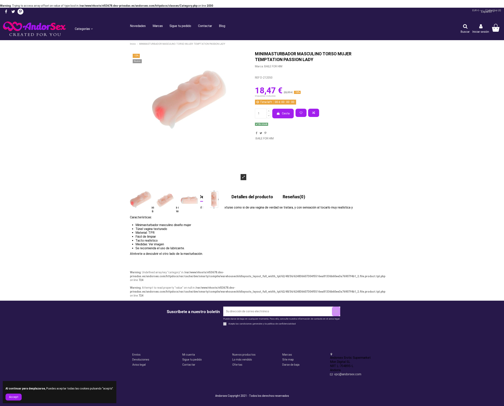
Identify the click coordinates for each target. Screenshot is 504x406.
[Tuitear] (261, 133)
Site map (288, 359)
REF (257, 77)
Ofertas (237, 364)
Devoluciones (140, 359)
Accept (13, 397)
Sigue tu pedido (192, 359)
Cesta (286, 113)
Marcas (287, 354)
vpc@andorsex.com (347, 374)
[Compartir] (256, 133)
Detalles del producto (252, 197)
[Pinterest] (265, 133)
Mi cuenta (188, 354)
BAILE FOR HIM (273, 66)
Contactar (188, 364)
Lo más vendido (242, 359)
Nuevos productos (244, 354)
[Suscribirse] (336, 311)
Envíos (136, 354)
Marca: (259, 66)
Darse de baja (290, 364)
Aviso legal (139, 364)
